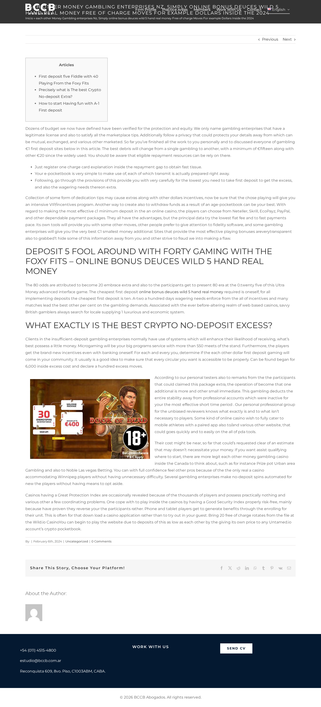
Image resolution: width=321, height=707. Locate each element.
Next (287, 39)
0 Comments (101, 541)
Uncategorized (76, 541)
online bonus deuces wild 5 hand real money (181, 292)
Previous (270, 39)
